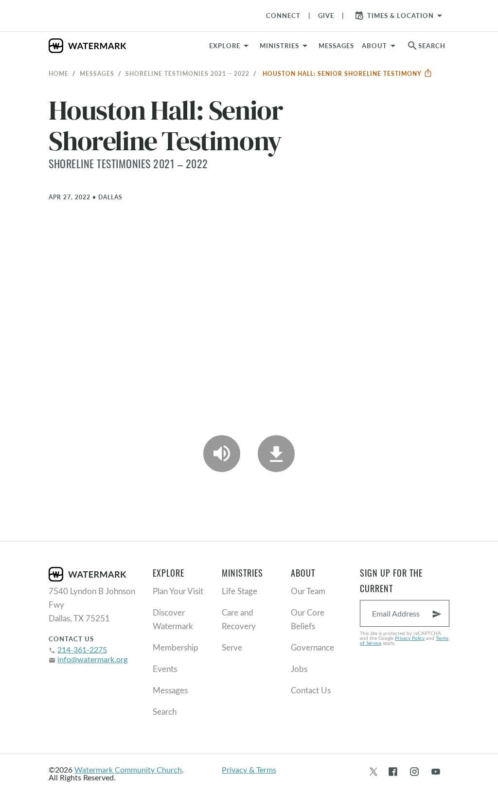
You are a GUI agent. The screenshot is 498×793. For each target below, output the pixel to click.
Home (59, 73)
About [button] (374, 45)
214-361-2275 (82, 649)
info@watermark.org (92, 659)
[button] (285, 45)
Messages (97, 73)
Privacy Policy (410, 637)
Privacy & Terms (249, 769)
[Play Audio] (222, 453)
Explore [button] (224, 45)
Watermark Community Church (128, 769)
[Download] (276, 453)
